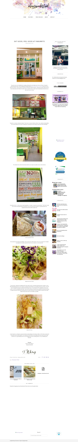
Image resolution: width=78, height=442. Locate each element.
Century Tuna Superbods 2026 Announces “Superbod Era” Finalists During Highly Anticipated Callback (62, 226)
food (18, 359)
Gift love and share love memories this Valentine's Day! (62, 205)
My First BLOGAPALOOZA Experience (62, 231)
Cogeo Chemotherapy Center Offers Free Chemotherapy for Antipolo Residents (62, 246)
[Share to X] (44, 357)
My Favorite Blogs (60, 235)
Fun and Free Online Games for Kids (62, 210)
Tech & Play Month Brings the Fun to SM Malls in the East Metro (62, 185)
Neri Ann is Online (57, 182)
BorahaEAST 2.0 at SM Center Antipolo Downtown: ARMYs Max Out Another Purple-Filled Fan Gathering (60, 105)
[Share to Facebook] (42, 357)
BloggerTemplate (25, 440)
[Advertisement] (39, 29)
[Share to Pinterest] (46, 357)
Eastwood (14, 359)
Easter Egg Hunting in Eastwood (37, 86)
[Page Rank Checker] (18, 432)
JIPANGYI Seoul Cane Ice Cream (62, 215)
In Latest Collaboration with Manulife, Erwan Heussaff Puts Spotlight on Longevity (62, 193)
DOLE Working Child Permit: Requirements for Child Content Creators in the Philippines (62, 220)
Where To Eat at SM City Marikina (62, 241)
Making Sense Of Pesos (58, 189)
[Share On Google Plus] (48, 357)
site (16, 205)
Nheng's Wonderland (16, 440)
